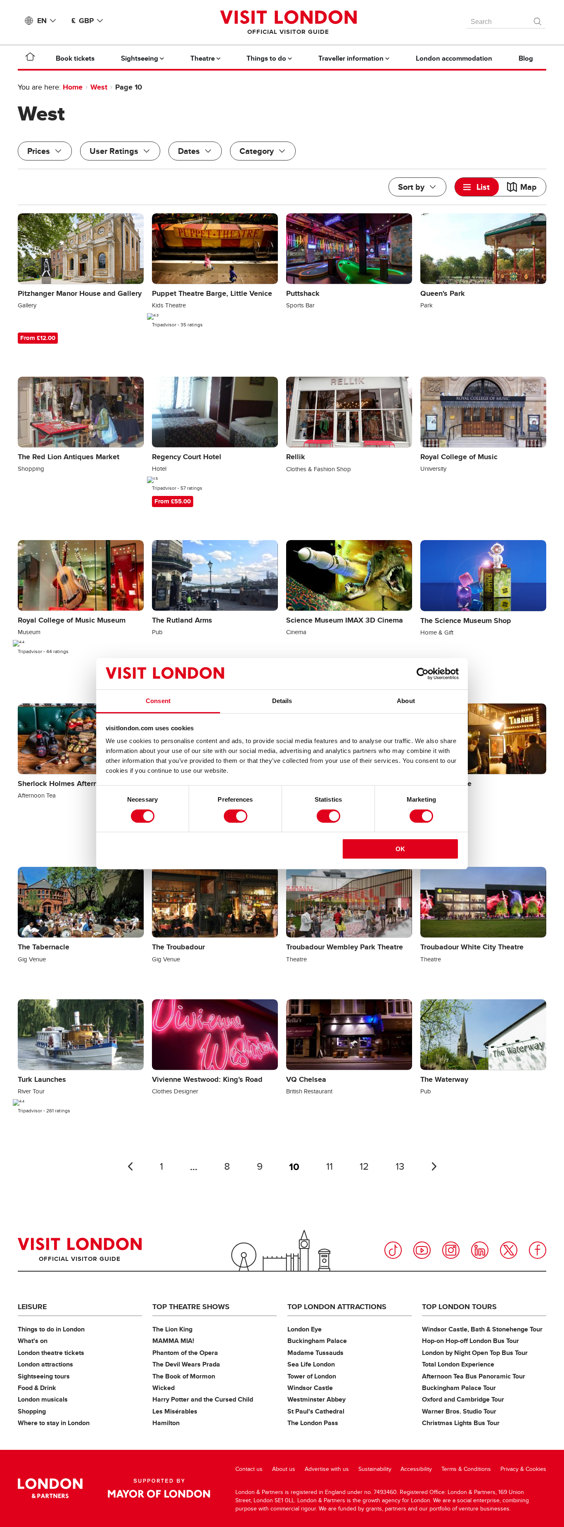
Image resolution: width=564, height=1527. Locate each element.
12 (364, 1167)
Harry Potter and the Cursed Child (202, 1399)
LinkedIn (479, 1250)
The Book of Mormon (183, 1376)
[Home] (30, 58)
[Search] (538, 19)
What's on (32, 1340)
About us (283, 1469)
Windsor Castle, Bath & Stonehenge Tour (482, 1329)
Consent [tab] (158, 700)
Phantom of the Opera (185, 1352)
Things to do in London (51, 1329)
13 (400, 1167)
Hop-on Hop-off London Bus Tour (470, 1340)
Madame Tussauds (315, 1352)
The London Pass (312, 1423)
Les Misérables (174, 1411)
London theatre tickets (51, 1352)
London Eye (304, 1329)
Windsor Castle (310, 1387)
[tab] (477, 187)
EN (42, 20)
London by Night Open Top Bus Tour (475, 1352)
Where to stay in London (54, 1423)
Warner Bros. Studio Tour (459, 1411)
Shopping (32, 1411)
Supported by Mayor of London (159, 1488)
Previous (130, 1166)
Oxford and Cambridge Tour (463, 1399)
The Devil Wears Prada (186, 1364)
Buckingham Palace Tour (459, 1387)
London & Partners (50, 1488)
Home (73, 87)
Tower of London (311, 1376)
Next (434, 1166)
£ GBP (82, 20)
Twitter (508, 1250)
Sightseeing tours (44, 1376)
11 (329, 1167)
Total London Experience (458, 1364)
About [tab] (406, 700)
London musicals (43, 1399)
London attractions (45, 1364)
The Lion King (172, 1329)
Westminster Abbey (316, 1399)
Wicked (163, 1387)
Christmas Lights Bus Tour (461, 1423)
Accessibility (416, 1469)
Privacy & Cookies (523, 1469)
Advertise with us (327, 1469)
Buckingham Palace (317, 1340)
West (98, 87)
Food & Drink (37, 1387)
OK (400, 848)
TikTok (393, 1250)
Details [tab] (282, 700)
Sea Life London (311, 1364)
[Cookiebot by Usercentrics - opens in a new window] (422, 674)
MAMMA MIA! (173, 1340)
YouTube (422, 1250)
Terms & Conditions (466, 1469)
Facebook (537, 1250)
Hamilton (166, 1423)
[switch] (235, 816)
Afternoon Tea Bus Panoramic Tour (473, 1376)
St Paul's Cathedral (315, 1411)
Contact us (249, 1469)
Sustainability (374, 1469)
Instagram (451, 1250)
